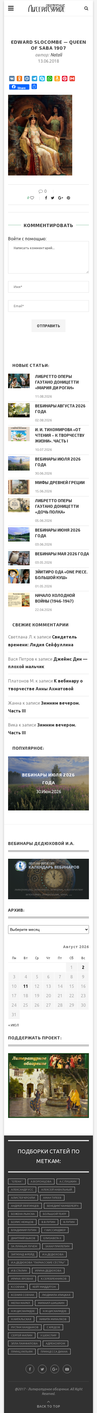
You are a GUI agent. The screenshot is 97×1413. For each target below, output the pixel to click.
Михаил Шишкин (51, 1303)
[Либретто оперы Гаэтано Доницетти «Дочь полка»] (19, 505)
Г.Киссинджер (54, 1230)
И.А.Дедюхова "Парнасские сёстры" (38, 1262)
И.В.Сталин (19, 1270)
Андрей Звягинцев (25, 1205)
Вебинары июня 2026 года (57, 533)
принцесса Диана (54, 1351)
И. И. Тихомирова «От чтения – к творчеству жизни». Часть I (59, 435)
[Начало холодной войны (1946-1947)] (19, 600)
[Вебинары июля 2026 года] (19, 463)
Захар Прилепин (57, 1246)
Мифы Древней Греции (60, 482)
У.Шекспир (48, 1335)
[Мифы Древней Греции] (19, 487)
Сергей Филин (21, 1335)
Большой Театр (54, 1213)
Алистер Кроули (23, 1197)
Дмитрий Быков (23, 1238)
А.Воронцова (41, 1181)
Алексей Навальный (56, 1189)
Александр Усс (22, 1189)
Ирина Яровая (22, 1278)
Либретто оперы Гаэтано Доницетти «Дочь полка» (57, 506)
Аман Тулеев (52, 1197)
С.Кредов (53, 1327)
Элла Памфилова (24, 1343)
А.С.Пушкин (68, 1181)
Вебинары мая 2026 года (62, 553)
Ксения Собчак (22, 1294)
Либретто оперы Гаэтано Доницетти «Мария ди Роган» (57, 382)
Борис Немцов (22, 1222)
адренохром (55, 1343)
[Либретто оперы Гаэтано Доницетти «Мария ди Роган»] (19, 381)
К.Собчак (18, 1286)
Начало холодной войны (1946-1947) (55, 598)
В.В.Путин (48, 1222)
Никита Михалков (53, 1319)
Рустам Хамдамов (25, 1327)
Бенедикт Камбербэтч (62, 1205)
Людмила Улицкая (56, 1294)
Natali (56, 54)
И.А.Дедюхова (53, 1254)
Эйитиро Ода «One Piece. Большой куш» (61, 574)
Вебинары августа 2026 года (60, 408)
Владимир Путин (23, 1230)
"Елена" (17, 1181)
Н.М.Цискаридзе (23, 1311)
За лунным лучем (24, 1246)
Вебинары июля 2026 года (58, 462)
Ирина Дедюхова (48, 1270)
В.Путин (69, 1222)
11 (25, 986)
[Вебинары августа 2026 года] (19, 410)
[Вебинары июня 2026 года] (19, 534)
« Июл (13, 1025)
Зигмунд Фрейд (22, 1254)
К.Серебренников (54, 1278)
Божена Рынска (23, 1213)
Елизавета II (52, 1238)
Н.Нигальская (21, 1319)
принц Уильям (22, 1351)
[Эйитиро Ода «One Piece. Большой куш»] (19, 576)
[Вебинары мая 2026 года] (19, 558)
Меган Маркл (20, 1303)
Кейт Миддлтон (44, 1286)
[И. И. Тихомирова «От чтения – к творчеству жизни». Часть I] (19, 434)
